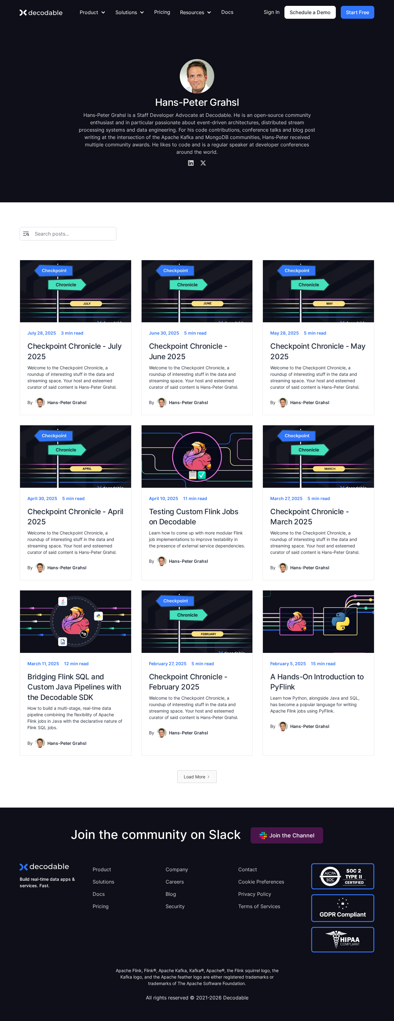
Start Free (357, 12)
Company (177, 869)
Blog (171, 894)
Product (102, 869)
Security (175, 906)
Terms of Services (259, 906)
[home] (41, 12)
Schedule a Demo (310, 12)
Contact (247, 869)
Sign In (271, 12)
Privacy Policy (254, 894)
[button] (93, 12)
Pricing (162, 12)
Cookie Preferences (261, 882)
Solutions (103, 882)
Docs (227, 12)
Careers (175, 882)
